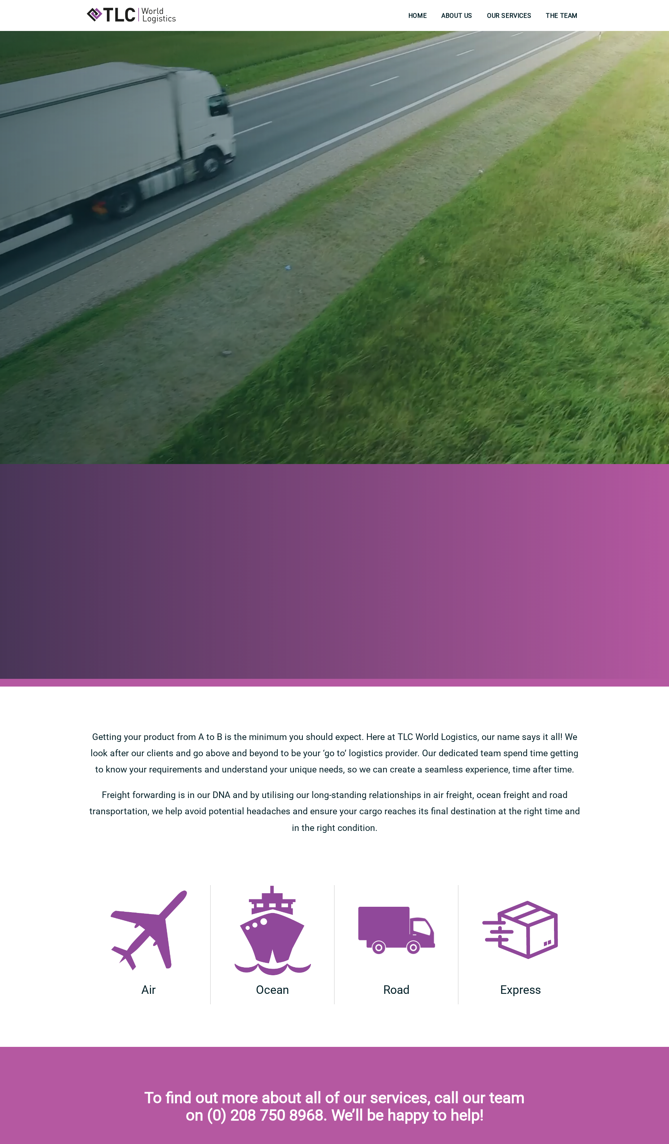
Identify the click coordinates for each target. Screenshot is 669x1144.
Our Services (509, 15)
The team (562, 15)
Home (417, 15)
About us (456, 15)
